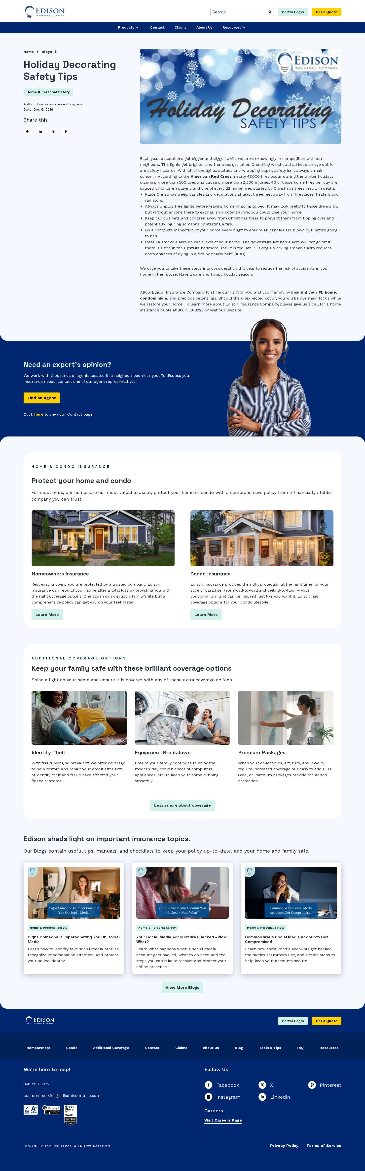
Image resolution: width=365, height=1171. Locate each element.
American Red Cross (211, 176)
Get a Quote (326, 12)
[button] (129, 27)
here (38, 414)
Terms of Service (323, 1145)
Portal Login (293, 12)
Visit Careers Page (223, 1120)
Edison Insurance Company (59, 104)
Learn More (47, 614)
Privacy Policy (284, 1145)
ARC (240, 254)
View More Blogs (182, 987)
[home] (45, 12)
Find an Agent (42, 397)
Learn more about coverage (182, 805)
